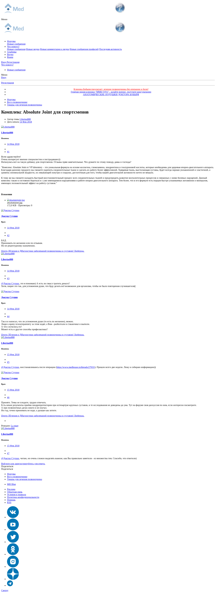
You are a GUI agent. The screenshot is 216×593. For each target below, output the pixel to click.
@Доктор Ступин (10, 283)
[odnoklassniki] (13, 554)
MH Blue (11, 484)
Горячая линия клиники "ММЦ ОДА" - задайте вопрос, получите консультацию (111, 92)
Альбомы (11, 52)
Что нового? (13, 46)
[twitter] (13, 542)
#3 (8, 278)
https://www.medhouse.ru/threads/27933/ (76, 367)
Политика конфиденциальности (23, 497)
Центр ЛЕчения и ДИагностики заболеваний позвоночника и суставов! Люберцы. (42, 251)
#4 (8, 316)
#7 (8, 453)
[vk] (13, 517)
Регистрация (7, 82)
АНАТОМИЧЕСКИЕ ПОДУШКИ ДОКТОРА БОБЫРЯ (111, 94)
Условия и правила (16, 494)
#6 (8, 397)
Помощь (11, 500)
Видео (10, 54)
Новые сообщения (16, 44)
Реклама (11, 489)
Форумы (11, 41)
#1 (8, 151)
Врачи (10, 57)
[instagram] (13, 566)
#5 (8, 362)
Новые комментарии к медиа (54, 49)
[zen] (13, 579)
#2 (8, 235)
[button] (4, 19)
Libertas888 (25, 119)
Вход (3, 77)
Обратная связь (14, 492)
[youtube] (13, 529)
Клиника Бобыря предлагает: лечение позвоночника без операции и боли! (111, 89)
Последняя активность (110, 49)
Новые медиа (32, 49)
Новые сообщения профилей (84, 49)
